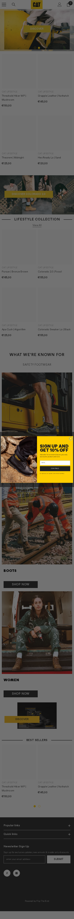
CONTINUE (55, 468)
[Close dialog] (70, 438)
